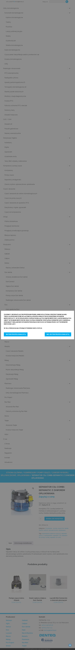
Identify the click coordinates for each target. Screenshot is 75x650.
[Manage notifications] (70, 645)
